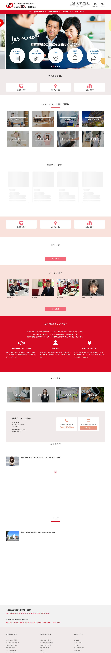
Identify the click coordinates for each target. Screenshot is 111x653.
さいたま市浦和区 (11, 613)
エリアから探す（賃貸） (12, 643)
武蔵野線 (39, 622)
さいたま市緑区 (31, 613)
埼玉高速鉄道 (56, 622)
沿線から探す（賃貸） (12, 640)
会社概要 (76, 645)
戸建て (42, 650)
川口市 (39, 613)
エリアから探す (55, 90)
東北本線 (32, 622)
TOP (30, 12)
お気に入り (102, 5)
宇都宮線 (8, 622)
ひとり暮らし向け (11, 650)
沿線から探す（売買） (46, 640)
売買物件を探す (53, 12)
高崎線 (22, 622)
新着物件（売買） (45, 648)
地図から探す (89, 90)
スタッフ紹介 (78, 643)
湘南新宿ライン (47, 622)
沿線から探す (21, 90)
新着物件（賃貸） (11, 648)
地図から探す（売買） (46, 645)
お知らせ (76, 640)
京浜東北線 (15, 622)
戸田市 (48, 613)
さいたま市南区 (21, 613)
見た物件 (95, 5)
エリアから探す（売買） (47, 643)
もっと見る (55, 259)
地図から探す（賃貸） (12, 645)
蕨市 (43, 613)
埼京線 (27, 622)
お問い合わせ (79, 12)
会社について (67, 12)
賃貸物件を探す (39, 12)
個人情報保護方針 (79, 648)
